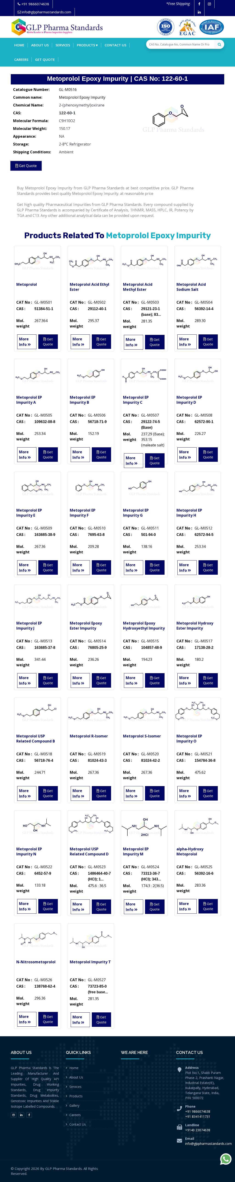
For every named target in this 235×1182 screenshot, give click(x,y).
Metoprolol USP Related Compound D (89, 851)
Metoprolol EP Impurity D (189, 400)
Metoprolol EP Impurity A (29, 400)
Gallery (74, 1105)
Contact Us (77, 1124)
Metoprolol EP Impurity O (189, 739)
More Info (24, 341)
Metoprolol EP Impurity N (29, 851)
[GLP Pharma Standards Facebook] (199, 4)
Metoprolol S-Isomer (142, 736)
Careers (21, 59)
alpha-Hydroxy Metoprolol (189, 851)
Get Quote (45, 59)
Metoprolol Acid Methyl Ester (137, 287)
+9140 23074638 (197, 1130)
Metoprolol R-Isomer (89, 736)
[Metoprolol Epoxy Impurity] (172, 119)
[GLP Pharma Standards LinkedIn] (199, 12)
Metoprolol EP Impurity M (136, 851)
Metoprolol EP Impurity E (29, 513)
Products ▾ (87, 45)
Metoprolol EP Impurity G (136, 513)
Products (76, 1096)
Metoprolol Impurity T (90, 961)
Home (19, 45)
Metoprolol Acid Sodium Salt (191, 287)
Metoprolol (26, 284)
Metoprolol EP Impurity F (82, 513)
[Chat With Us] (226, 1159)
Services (63, 45)
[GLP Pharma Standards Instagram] (209, 4)
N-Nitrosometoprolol (36, 961)
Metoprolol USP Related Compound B (35, 739)
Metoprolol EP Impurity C (136, 400)
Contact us (115, 45)
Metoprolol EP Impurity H (189, 513)
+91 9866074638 (197, 1111)
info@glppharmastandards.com (208, 1143)
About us (40, 45)
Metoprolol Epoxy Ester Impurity (86, 626)
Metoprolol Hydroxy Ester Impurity (194, 626)
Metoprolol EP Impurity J (29, 626)
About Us (76, 1077)
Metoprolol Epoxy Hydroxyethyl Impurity (144, 626)
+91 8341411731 (197, 1116)
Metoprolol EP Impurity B (82, 400)
